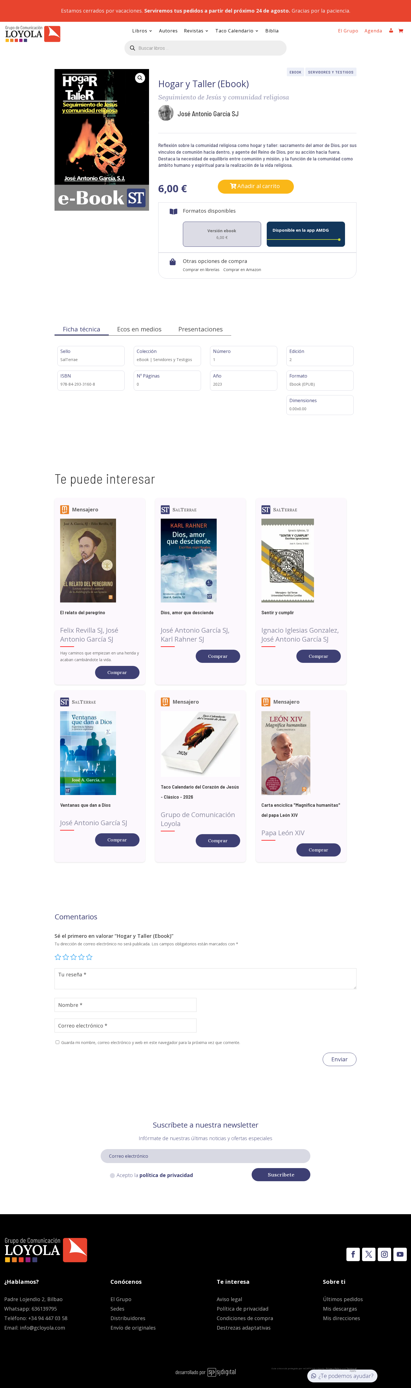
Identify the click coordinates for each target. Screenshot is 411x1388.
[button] (140, 78)
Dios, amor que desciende (187, 612)
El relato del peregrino (82, 612)
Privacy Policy (333, 1368)
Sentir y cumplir (277, 612)
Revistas (194, 31)
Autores (168, 31)
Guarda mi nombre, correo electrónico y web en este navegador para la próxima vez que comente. (150, 1042)
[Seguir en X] (368, 1254)
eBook (295, 72)
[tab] (82, 329)
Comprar (117, 672)
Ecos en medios (139, 329)
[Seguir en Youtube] (400, 1254)
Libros (139, 31)
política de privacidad (166, 1175)
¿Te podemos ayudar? (346, 1376)
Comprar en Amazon (242, 269)
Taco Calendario (234, 31)
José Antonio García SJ (208, 114)
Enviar (339, 1059)
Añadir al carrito (258, 186)
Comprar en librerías (201, 269)
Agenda (373, 31)
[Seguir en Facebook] (353, 1254)
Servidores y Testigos (331, 72)
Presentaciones (200, 329)
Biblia (272, 31)
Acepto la (155, 1175)
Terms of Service (348, 1369)
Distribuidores (127, 1318)
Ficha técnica (81, 329)
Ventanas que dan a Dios (85, 805)
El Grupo (348, 31)
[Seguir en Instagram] (384, 1254)
